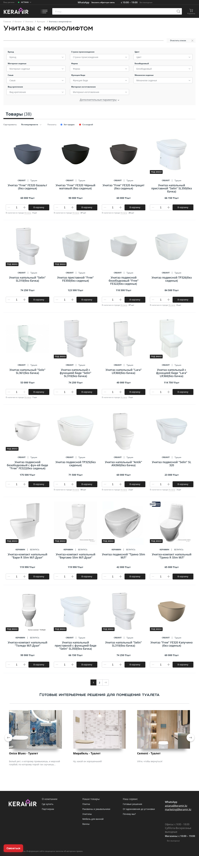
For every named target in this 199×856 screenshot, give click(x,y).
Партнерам (48, 809)
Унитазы (29, 21)
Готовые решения (132, 804)
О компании (49, 799)
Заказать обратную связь (103, 2)
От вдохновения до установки (139, 809)
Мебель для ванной (93, 818)
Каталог (18, 21)
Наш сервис (130, 799)
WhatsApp (83, 2)
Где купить (47, 804)
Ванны (86, 823)
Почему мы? (129, 814)
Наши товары (91, 799)
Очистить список (178, 40)
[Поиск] (178, 11)
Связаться (13, 848)
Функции (41, 21)
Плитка (86, 804)
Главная (7, 21)
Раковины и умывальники (96, 809)
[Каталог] (44, 11)
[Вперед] (105, 682)
